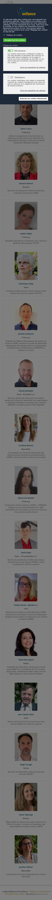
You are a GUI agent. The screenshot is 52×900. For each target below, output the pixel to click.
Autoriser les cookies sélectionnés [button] (33, 99)
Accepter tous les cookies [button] (15, 40)
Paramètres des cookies (14, 894)
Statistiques (19, 77)
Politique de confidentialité (39, 891)
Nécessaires (20, 51)
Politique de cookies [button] (14, 35)
